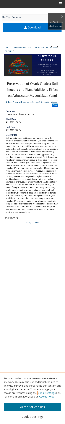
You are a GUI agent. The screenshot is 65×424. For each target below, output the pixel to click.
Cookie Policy (46, 396)
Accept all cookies (32, 407)
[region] (32, 398)
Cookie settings (47, 393)
